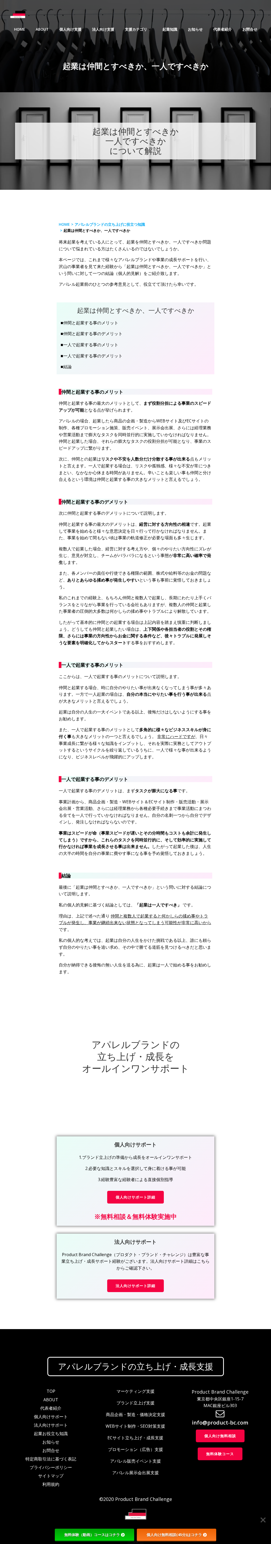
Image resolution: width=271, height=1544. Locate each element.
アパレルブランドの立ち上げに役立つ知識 (110, 224)
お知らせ (195, 29)
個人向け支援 (70, 29)
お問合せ (249, 29)
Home (19, 29)
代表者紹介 (222, 29)
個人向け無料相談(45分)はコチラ (174, 1534)
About (42, 29)
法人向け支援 (103, 29)
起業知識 (169, 29)
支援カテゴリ (136, 29)
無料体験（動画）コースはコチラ (92, 1534)
